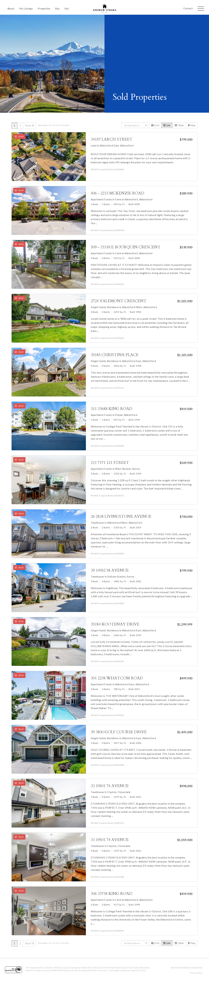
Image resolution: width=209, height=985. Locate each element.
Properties (44, 8)
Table (180, 125)
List (168, 125)
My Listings (26, 8)
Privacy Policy (196, 973)
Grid (156, 125)
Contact (188, 8)
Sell (66, 8)
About (10, 8)
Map (192, 125)
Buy (57, 8)
